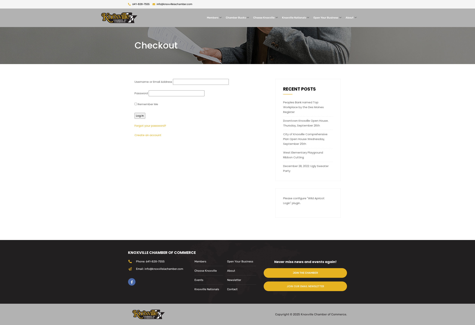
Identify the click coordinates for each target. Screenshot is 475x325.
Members (212, 17)
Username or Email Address (153, 82)
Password (141, 93)
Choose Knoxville (264, 17)
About (349, 17)
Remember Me (147, 104)
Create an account (148, 135)
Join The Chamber (305, 272)
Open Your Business (325, 17)
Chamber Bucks (236, 17)
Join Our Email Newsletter (305, 286)
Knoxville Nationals (294, 17)
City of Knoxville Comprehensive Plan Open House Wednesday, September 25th (305, 139)
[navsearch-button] (368, 17)
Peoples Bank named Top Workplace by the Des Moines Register (303, 107)
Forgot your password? (150, 126)
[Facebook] (131, 282)
